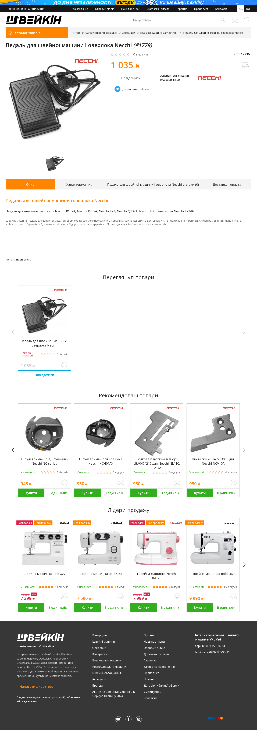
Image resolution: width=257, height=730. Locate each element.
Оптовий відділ (104, 8)
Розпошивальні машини (109, 667)
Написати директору (36, 686)
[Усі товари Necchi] (86, 65)
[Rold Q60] (213, 569)
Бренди (97, 685)
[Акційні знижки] (128, 2)
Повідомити (131, 78)
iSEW (39, 667)
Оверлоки (45, 658)
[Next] (246, 450)
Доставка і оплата (158, 8)
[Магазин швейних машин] (34, 23)
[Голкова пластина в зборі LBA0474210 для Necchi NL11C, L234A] (157, 455)
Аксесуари (99, 679)
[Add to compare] (245, 65)
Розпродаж (100, 635)
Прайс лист (201, 8)
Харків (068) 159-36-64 (210, 646)
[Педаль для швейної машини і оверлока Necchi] (44, 336)
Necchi (31, 667)
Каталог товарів (27, 33)
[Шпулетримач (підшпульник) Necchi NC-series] (44, 455)
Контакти (221, 8)
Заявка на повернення (159, 667)
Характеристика (79, 184)
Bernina (48, 667)
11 (61, 587)
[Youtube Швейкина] (118, 719)
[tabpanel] (55, 102)
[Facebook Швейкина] (128, 719)
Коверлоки (59, 658)
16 (230, 587)
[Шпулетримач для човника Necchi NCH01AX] (100, 455)
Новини (149, 679)
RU (248, 8)
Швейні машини (27, 658)
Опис (30, 184)
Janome (21, 667)
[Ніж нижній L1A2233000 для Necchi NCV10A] (213, 455)
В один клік (57, 493)
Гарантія (181, 8)
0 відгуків (140, 54)
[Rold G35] (100, 569)
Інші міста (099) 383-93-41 (212, 652)
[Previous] (15, 450)
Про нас (149, 635)
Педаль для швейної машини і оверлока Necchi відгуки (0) (153, 184)
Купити (31, 493)
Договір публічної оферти (161, 685)
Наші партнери (130, 8)
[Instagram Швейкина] (139, 719)
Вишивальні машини (30, 662)
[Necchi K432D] (157, 569)
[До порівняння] (64, 364)
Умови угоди (152, 692)
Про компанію (79, 8)
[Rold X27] (44, 569)
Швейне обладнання (106, 673)
